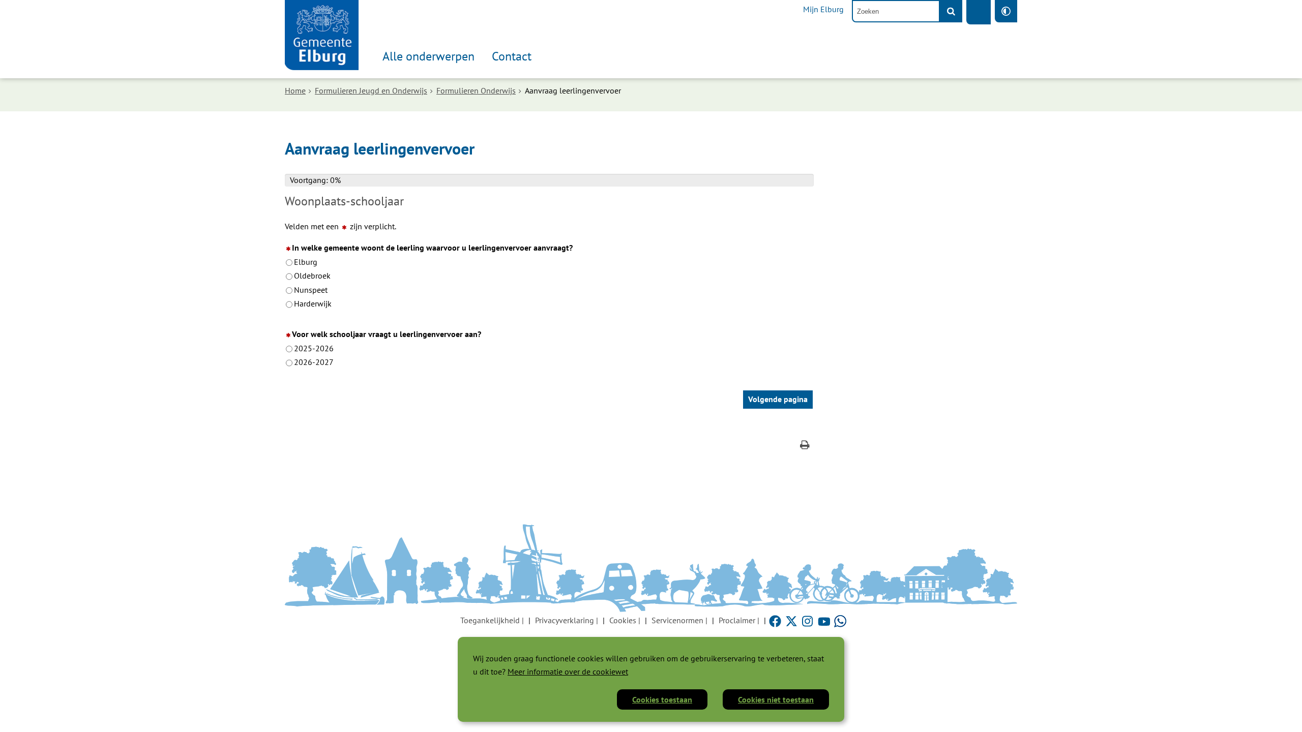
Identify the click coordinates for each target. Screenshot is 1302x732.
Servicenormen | (679, 620)
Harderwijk (313, 303)
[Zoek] (951, 11)
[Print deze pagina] (804, 446)
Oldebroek (312, 275)
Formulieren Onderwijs (476, 90)
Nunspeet (311, 290)
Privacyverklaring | (566, 620)
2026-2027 (314, 362)
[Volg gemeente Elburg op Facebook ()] (776, 620)
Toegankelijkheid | (492, 620)
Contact (511, 56)
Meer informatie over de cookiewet (568, 671)
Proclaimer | (739, 620)
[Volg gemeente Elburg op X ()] (792, 620)
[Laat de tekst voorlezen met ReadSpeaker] (978, 12)
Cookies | (624, 620)
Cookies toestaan (662, 699)
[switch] (1006, 11)
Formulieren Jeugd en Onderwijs (371, 90)
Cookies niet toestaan (776, 699)
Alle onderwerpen (428, 56)
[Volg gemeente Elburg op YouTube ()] (825, 620)
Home (295, 90)
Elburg (305, 262)
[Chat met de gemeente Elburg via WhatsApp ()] (840, 620)
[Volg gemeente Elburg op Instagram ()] (809, 620)
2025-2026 (314, 348)
